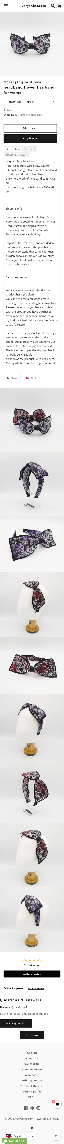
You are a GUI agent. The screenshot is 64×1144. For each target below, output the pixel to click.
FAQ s (32, 1097)
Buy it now (30, 138)
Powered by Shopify (47, 1118)
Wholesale (32, 1075)
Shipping (9, 114)
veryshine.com (32, 6)
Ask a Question (16, 1023)
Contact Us (32, 1063)
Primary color (14, 101)
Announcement (32, 1069)
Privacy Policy (32, 1080)
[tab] (13, 149)
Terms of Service (32, 1086)
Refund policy (32, 1091)
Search (32, 1052)
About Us (32, 1058)
